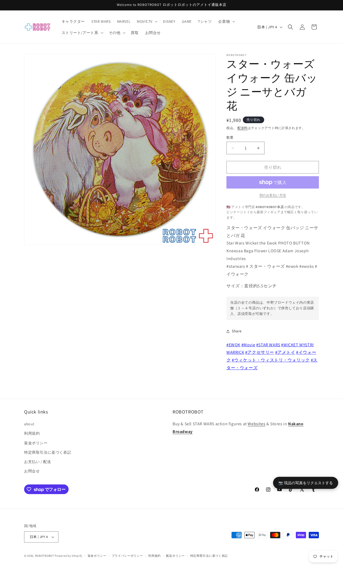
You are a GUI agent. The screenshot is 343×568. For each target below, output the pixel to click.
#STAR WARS (268, 345)
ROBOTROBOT (44, 556)
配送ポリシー (175, 556)
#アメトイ (285, 352)
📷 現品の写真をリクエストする (305, 482)
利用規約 (32, 433)
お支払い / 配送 (37, 461)
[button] (147, 21)
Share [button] (237, 331)
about (29, 424)
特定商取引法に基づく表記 (47, 452)
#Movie (248, 345)
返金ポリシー (36, 443)
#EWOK (233, 345)
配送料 (242, 128)
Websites (256, 424)
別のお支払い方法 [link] (272, 195)
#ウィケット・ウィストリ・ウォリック (271, 360)
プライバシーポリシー (127, 556)
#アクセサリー (259, 352)
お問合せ (32, 471)
